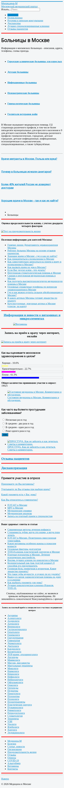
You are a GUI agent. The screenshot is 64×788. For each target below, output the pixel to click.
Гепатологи (13, 632)
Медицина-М (14, 741)
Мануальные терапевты (20, 665)
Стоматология (15, 716)
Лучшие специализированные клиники (28, 26)
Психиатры (13, 696)
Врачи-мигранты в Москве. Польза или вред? (29, 158)
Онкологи (12, 685)
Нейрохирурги (15, 679)
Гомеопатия (13, 640)
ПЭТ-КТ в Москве (17, 505)
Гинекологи (13, 635)
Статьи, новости (16, 746)
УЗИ (9, 721)
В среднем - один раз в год (19, 427)
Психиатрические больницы (23, 93)
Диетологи (13, 646)
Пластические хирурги (19, 704)
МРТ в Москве (15, 508)
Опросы (11, 757)
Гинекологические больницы (23, 103)
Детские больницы (17, 72)
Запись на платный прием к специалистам (30, 516)
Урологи (11, 724)
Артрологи (13, 623)
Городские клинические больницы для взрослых (34, 61)
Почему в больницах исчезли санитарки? (26, 171)
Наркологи (13, 671)
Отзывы (11, 755)
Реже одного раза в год (17, 431)
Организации (14, 749)
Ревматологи (14, 710)
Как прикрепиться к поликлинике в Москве (30, 259)
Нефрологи (13, 676)
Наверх (5, 778)
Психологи (13, 699)
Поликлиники (15, 17)
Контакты (12, 769)
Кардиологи (13, 649)
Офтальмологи (15, 682)
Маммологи (13, 660)
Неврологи (13, 674)
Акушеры (12, 615)
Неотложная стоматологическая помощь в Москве (34, 273)
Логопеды (12, 657)
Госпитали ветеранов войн (22, 114)
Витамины (13, 766)
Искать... (6, 9)
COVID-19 (13, 760)
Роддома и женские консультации (25, 20)
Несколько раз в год (16, 419)
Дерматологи (14, 643)
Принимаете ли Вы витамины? (17, 484)
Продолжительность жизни (22, 752)
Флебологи (13, 727)
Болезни (11, 743)
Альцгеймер (14, 763)
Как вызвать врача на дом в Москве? (26, 267)
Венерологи (13, 626)
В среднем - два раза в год (19, 423)
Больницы (12, 15)
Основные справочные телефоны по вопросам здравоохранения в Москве (32, 288)
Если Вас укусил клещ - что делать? (26, 270)
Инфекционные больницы (22, 82)
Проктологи (13, 693)
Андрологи (13, 621)
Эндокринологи (16, 732)
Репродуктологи (16, 713)
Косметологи (14, 651)
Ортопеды (12, 688)
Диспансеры (14, 23)
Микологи (12, 668)
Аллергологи (14, 618)
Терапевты (13, 718)
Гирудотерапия (15, 637)
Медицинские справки (19, 510)
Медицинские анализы (19, 513)
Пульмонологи (15, 707)
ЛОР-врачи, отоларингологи (22, 654)
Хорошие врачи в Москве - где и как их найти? (29, 200)
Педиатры (12, 690)
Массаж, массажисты (18, 663)
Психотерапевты (16, 702)
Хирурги (12, 729)
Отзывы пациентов (17, 29)
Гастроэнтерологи (17, 629)
